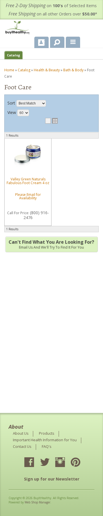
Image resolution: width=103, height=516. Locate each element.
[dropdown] (73, 42)
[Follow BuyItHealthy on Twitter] (49, 463)
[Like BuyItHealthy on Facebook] (34, 463)
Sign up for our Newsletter (51, 479)
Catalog (13, 55)
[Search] (55, 41)
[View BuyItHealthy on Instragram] (65, 463)
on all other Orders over (53, 14)
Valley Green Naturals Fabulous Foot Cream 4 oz (28, 181)
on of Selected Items (51, 5)
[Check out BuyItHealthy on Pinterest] (80, 463)
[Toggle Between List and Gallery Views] (51, 121)
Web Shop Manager (37, 502)
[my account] (41, 42)
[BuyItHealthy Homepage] (18, 28)
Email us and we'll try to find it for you (51, 244)
